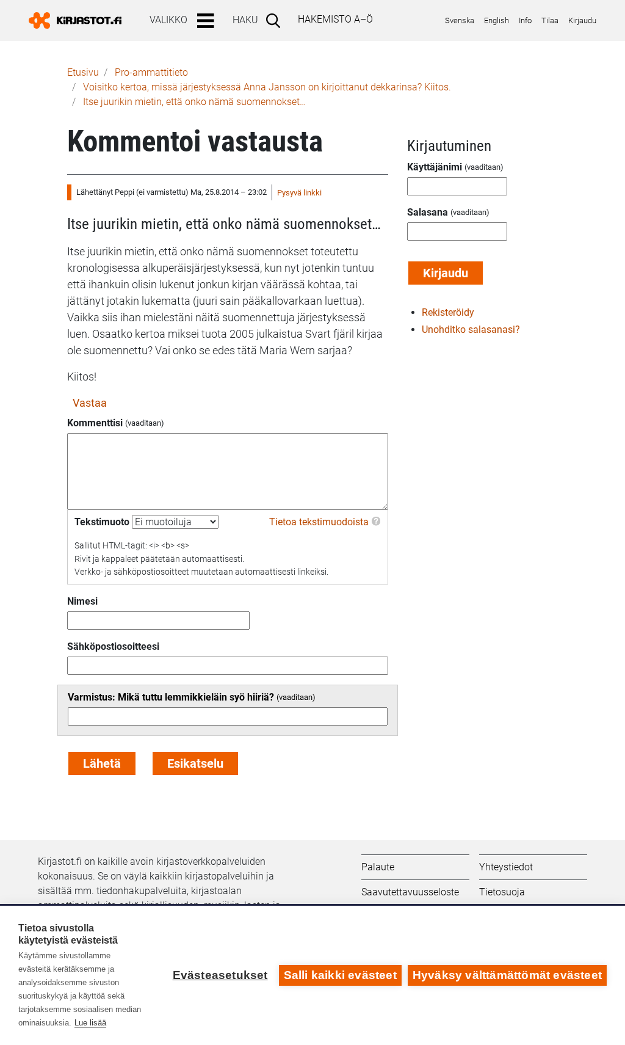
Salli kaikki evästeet (340, 975)
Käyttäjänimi (434, 167)
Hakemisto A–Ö (335, 19)
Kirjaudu (582, 20)
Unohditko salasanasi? (471, 329)
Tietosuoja (502, 892)
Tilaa (549, 20)
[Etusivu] (80, 20)
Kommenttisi (95, 423)
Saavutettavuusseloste (410, 892)
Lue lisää (90, 1022)
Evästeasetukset (220, 975)
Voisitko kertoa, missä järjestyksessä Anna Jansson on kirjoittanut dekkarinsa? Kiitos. (267, 87)
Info (525, 20)
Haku (245, 20)
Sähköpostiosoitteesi (113, 646)
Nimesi (82, 601)
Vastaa (90, 402)
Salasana (427, 212)
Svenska (459, 20)
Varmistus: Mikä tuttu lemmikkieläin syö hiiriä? (171, 697)
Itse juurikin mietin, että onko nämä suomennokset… (194, 101)
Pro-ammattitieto (151, 72)
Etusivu (83, 72)
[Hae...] (275, 20)
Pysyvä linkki (299, 192)
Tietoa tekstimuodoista (319, 522)
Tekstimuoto (101, 522)
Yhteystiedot (506, 867)
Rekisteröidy (448, 312)
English (496, 20)
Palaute (377, 867)
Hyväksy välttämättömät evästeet (507, 975)
